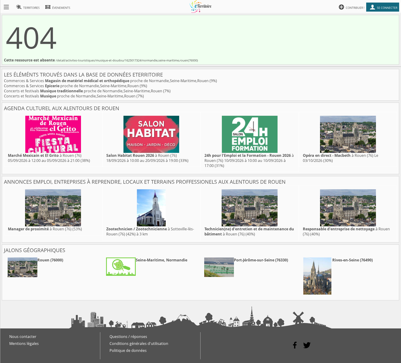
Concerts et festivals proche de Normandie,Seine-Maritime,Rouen (83, 90)
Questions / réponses (128, 336)
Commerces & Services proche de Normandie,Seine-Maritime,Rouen (107, 80)
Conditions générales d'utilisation (139, 343)
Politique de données (128, 350)
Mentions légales (24, 343)
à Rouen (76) (44, 155)
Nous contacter (22, 336)
